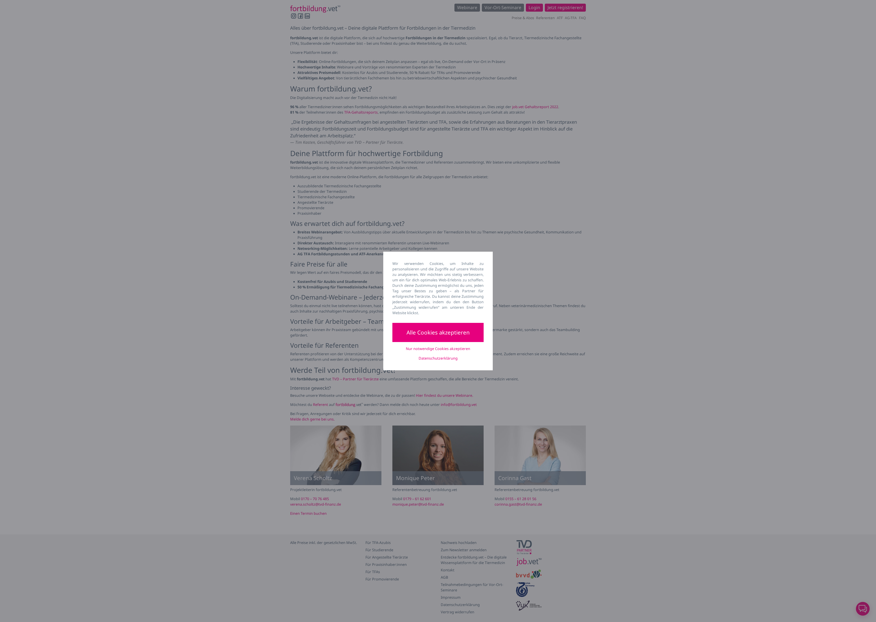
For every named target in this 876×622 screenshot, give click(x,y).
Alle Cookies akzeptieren (438, 332)
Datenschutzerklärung (438, 358)
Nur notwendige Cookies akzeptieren (438, 348)
